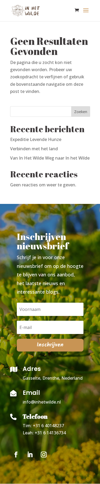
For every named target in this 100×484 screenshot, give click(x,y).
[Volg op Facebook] (16, 454)
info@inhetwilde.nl (42, 402)
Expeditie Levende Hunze (35, 139)
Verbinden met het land (34, 149)
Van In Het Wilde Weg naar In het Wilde (50, 158)
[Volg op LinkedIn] (30, 454)
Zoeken (80, 111)
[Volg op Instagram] (44, 454)
